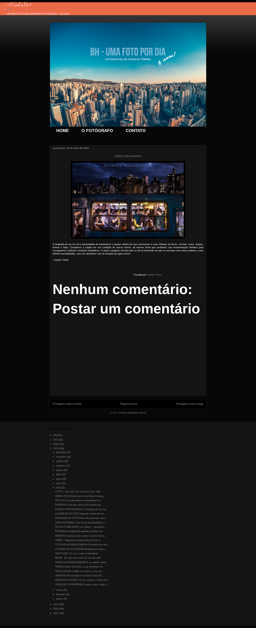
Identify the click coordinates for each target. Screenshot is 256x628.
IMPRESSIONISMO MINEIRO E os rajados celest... (81, 562)
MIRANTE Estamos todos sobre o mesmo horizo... (81, 536)
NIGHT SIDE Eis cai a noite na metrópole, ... (78, 553)
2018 (56, 435)
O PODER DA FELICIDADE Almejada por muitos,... (81, 549)
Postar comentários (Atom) (132, 412)
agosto (60, 470)
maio (59, 483)
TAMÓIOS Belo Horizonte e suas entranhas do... (79, 566)
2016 (56, 444)
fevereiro (60, 594)
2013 (56, 608)
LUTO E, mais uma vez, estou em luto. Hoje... (78, 491)
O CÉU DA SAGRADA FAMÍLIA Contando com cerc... (82, 544)
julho (58, 474)
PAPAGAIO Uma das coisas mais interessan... (79, 504)
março (59, 590)
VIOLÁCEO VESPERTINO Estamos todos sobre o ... (82, 584)
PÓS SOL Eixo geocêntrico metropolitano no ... (79, 500)
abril (58, 487)
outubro (60, 461)
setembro (61, 465)
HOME (62, 130)
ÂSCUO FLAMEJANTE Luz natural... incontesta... (80, 527)
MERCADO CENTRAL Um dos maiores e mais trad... (82, 580)
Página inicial (128, 403)
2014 (56, 604)
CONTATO (136, 130)
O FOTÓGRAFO (97, 130)
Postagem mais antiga (189, 403)
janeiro (59, 598)
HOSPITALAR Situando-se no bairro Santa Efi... (79, 575)
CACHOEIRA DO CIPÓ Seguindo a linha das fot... (80, 513)
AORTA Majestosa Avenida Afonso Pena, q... (78, 540)
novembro (61, 457)
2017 (56, 439)
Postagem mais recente (67, 403)
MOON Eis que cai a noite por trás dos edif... (78, 557)
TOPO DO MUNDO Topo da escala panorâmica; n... (81, 522)
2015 (56, 448)
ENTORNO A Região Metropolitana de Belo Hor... (80, 531)
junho (59, 479)
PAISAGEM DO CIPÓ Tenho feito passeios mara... (81, 518)
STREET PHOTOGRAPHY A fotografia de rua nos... (81, 509)
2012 (56, 613)
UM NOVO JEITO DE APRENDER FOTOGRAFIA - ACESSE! (38, 14)
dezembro (61, 452)
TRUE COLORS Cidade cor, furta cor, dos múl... (79, 571)
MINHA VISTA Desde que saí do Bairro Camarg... (80, 496)
